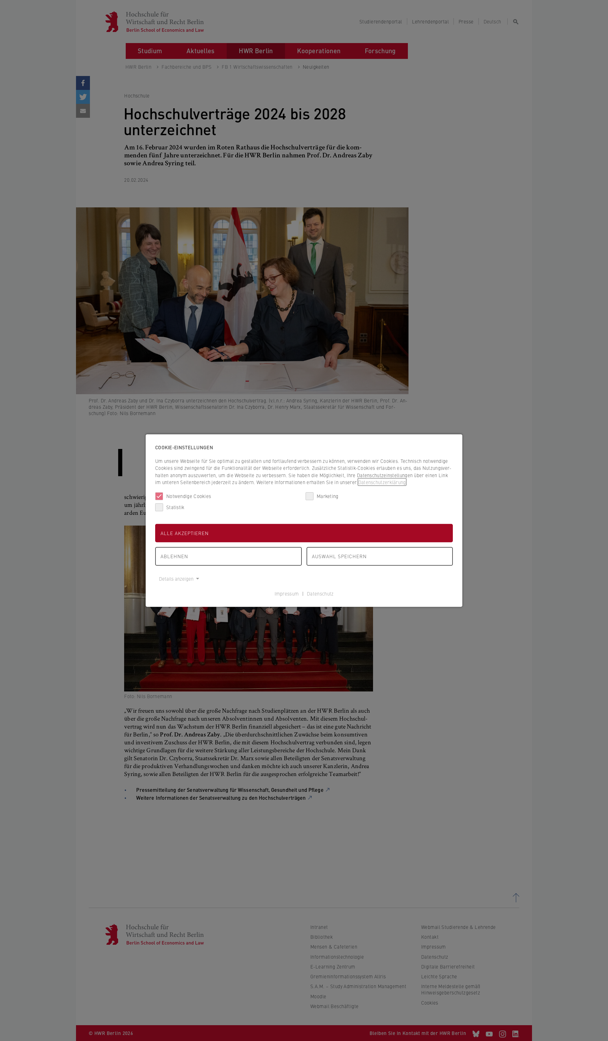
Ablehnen (174, 556)
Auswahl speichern (339, 556)
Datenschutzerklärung (382, 482)
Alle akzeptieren (185, 532)
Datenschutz (320, 593)
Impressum (287, 593)
